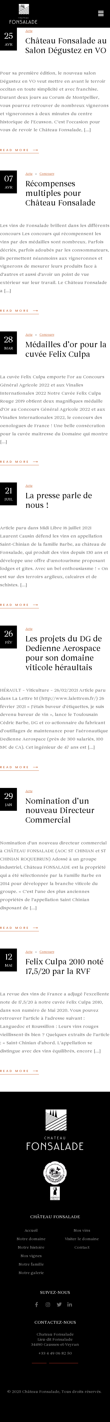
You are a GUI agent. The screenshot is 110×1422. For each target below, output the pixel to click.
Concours (46, 174)
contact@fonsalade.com (55, 1361)
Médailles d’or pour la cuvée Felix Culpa (66, 349)
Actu (28, 31)
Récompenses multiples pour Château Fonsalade (60, 193)
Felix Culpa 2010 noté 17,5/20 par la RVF (64, 966)
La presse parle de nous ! (58, 500)
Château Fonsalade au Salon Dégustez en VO (66, 45)
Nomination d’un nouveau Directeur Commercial (59, 810)
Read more (15, 150)
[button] (101, 13)
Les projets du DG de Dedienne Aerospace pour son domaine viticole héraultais (63, 653)
